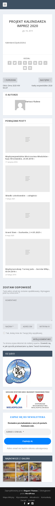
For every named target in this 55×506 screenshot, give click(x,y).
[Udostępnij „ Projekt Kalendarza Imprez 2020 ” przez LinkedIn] (35, 62)
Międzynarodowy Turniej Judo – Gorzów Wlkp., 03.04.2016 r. (27, 270)
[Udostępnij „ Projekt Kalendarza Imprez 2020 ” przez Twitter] (14, 62)
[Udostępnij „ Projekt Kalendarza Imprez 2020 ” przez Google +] (19, 62)
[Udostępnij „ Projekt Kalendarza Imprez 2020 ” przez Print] (30, 68)
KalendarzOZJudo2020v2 (15, 42)
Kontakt (31, 500)
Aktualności (34, 497)
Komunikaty (46, 497)
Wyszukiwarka (22, 497)
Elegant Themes (31, 491)
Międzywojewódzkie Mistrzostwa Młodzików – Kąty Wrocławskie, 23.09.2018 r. (27, 157)
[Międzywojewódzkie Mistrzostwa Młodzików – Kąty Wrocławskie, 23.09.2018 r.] (27, 139)
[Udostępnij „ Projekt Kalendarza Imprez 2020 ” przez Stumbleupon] (45, 62)
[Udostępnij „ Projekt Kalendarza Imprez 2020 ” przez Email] (25, 68)
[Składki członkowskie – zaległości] (27, 178)
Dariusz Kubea (32, 101)
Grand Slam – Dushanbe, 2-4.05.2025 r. (23, 232)
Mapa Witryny (8, 497)
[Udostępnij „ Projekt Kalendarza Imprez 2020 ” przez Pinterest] (30, 62)
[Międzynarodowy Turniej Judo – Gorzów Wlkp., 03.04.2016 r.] (27, 252)
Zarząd (23, 500)
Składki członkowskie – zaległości (21, 195)
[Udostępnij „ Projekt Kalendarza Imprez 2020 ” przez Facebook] (9, 62)
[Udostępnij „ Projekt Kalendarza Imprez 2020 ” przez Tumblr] (25, 62)
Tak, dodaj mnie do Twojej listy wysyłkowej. (23, 333)
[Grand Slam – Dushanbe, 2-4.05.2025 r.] (27, 215)
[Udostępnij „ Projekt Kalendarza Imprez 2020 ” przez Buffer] (40, 62)
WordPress (30, 493)
